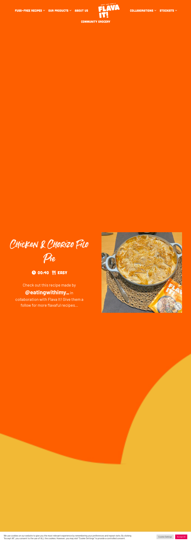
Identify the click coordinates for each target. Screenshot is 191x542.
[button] (44, 10)
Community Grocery (95, 21)
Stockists (167, 10)
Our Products (58, 10)
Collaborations (141, 10)
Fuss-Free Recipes (28, 10)
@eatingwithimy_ (47, 292)
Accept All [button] (181, 537)
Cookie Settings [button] (165, 537)
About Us (81, 10)
